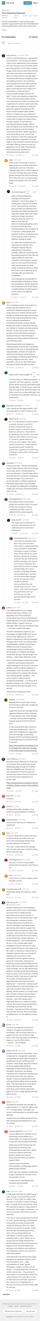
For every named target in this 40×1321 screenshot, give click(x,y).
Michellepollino (14, 499)
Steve (11, 160)
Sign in (35, 3)
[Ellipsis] (37, 55)
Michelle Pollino (5, 16)
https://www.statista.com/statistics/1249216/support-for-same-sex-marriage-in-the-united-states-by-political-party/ (23, 748)
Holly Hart (12, 419)
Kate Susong (10, 902)
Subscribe (27, 3)
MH (7, 1025)
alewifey (12, 699)
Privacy (10, 1306)
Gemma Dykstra (15, 1131)
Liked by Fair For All (14, 905)
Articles (5, 10)
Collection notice (26, 1306)
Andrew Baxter (11, 820)
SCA (7, 806)
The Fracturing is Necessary (13, 13)
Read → (4, 30)
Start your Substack (14, 1311)
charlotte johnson (12, 889)
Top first (34, 37)
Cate (8, 1191)
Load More (6, 1294)
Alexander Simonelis (13, 406)
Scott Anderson (12, 759)
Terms (16, 1306)
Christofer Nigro (17, 192)
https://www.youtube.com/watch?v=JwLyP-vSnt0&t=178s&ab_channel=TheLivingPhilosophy (22, 785)
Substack (9, 1317)
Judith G (9, 608)
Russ (8, 833)
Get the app (30, 1311)
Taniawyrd (10, 463)
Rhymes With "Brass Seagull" (19, 374)
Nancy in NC (10, 1051)
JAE (7, 1102)
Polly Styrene (11, 55)
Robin (8, 796)
